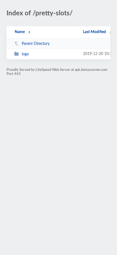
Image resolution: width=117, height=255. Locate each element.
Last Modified (94, 32)
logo (25, 54)
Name (20, 32)
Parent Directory (36, 44)
